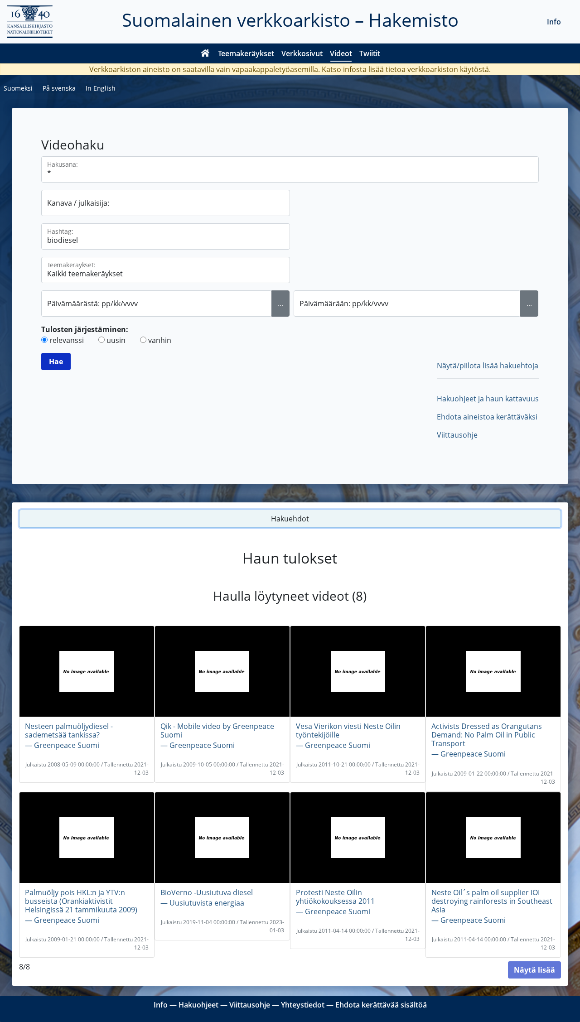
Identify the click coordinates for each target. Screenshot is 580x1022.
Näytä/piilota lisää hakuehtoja (487, 366)
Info (554, 22)
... (280, 304)
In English (101, 88)
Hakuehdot (290, 519)
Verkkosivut (302, 53)
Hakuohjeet (198, 1005)
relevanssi (66, 340)
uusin (116, 340)
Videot (341, 53)
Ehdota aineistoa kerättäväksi (487, 417)
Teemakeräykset (246, 53)
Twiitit (369, 53)
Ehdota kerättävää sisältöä (381, 1005)
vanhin (159, 340)
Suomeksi (18, 88)
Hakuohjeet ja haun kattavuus (488, 399)
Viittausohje (457, 435)
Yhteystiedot (302, 1005)
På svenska (59, 88)
